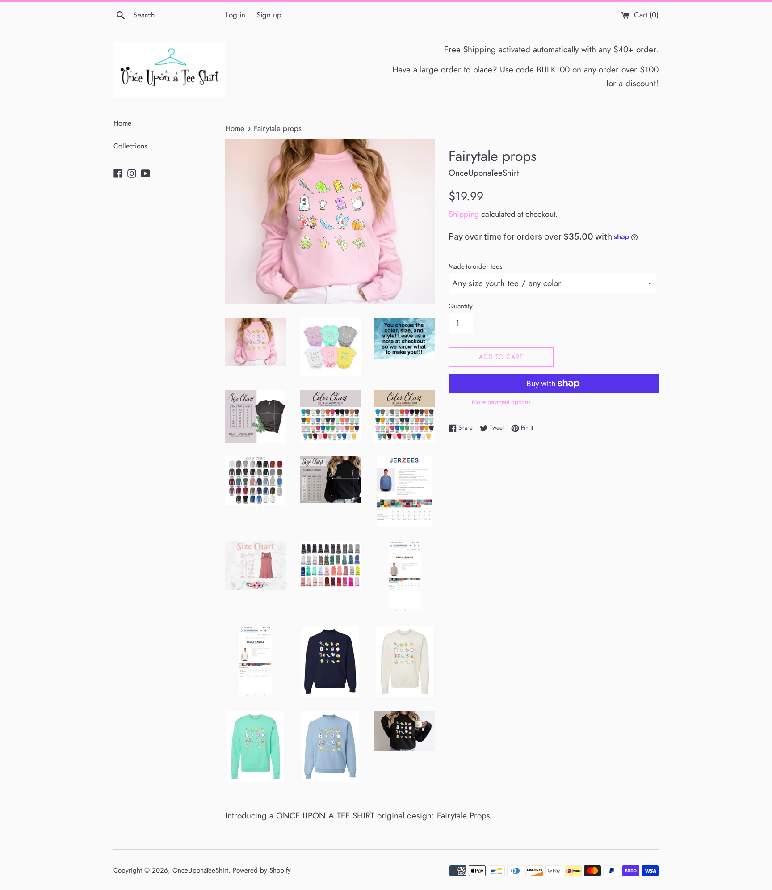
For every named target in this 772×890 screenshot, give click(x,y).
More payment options (501, 401)
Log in (235, 14)
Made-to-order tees (475, 266)
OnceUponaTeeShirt (200, 870)
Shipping (464, 214)
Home (122, 123)
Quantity (461, 306)
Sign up (268, 14)
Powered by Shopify (262, 870)
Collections (130, 146)
